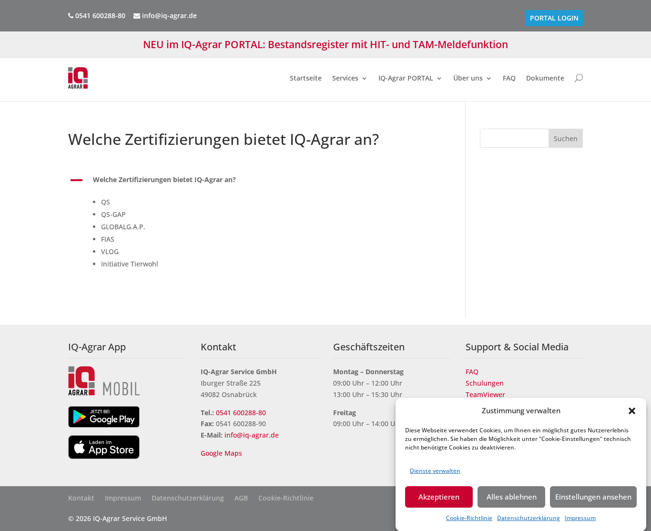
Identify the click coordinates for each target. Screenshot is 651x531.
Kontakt (81, 498)
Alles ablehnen (512, 496)
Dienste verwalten (435, 470)
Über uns (468, 77)
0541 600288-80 (241, 412)
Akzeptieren (438, 496)
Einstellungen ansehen (593, 496)
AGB (241, 498)
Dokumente (545, 77)
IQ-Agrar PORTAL (405, 77)
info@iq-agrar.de (168, 15)
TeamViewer (485, 394)
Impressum (580, 518)
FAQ (509, 77)
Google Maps (222, 453)
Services (345, 77)
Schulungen (485, 383)
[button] (632, 411)
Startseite (306, 77)
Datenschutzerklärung (528, 518)
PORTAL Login (554, 18)
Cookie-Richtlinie (469, 518)
